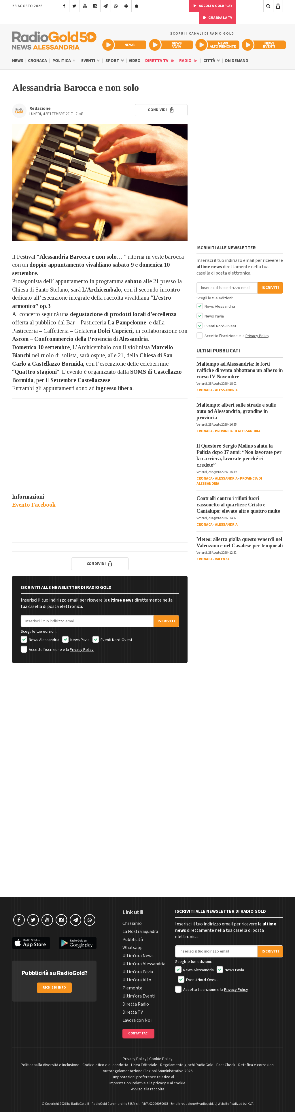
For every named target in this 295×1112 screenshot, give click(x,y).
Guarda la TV (220, 17)
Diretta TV (157, 61)
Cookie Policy (161, 1059)
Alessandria (226, 390)
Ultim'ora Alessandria (143, 964)
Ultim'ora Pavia (137, 972)
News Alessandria (43, 640)
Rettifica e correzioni (256, 1065)
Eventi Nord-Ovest (116, 640)
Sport (112, 61)
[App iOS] (136, 6)
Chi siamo (132, 923)
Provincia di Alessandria (237, 431)
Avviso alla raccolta (147, 1089)
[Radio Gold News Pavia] (171, 45)
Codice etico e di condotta (105, 1065)
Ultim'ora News (138, 956)
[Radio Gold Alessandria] (54, 39)
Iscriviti (166, 621)
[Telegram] (105, 6)
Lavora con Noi (137, 1020)
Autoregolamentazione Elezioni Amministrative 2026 (147, 1071)
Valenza (222, 559)
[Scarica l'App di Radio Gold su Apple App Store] (31, 943)
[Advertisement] (100, 443)
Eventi (88, 61)
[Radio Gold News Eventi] (264, 45)
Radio (185, 61)
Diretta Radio (135, 1004)
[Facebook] (64, 6)
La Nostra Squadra (140, 931)
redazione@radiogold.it (198, 1103)
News (17, 61)
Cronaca (37, 61)
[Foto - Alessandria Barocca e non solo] (100, 182)
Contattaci (138, 1033)
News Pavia (79, 640)
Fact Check (225, 1065)
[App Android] (126, 6)
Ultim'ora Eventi (138, 996)
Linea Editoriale (144, 1065)
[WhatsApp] (116, 6)
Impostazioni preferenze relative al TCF (147, 1077)
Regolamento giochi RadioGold (186, 1065)
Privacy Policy (82, 650)
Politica (62, 61)
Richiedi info (54, 987)
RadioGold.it (80, 1103)
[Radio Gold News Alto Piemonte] (217, 45)
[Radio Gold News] (124, 45)
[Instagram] (95, 6)
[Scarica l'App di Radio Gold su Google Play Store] (78, 943)
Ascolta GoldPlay (215, 5)
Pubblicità (132, 939)
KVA (251, 1103)
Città (209, 61)
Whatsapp (132, 947)
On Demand (236, 61)
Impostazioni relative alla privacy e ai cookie (147, 1083)
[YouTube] (85, 6)
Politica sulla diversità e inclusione (50, 1065)
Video (135, 61)
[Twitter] (74, 6)
